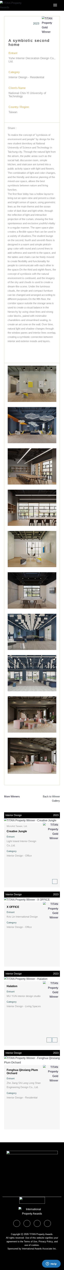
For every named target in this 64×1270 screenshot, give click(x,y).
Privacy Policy (46, 1241)
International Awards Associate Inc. (39, 1248)
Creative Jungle (17, 831)
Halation (12, 986)
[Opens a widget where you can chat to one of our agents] (51, 1264)
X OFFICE (13, 906)
